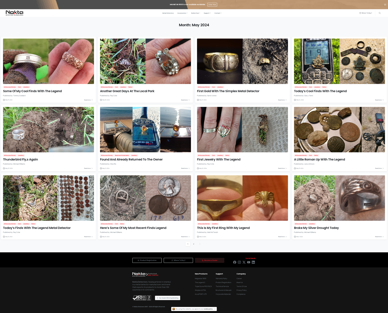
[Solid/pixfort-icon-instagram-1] (239, 262)
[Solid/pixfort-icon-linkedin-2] (253, 262)
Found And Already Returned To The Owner (131, 159)
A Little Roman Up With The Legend (319, 159)
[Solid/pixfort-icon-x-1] (244, 262)
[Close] (385, 4)
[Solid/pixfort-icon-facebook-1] (234, 262)
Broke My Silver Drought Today (316, 228)
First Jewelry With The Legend (218, 159)
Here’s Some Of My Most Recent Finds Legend (133, 228)
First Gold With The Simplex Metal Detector (228, 91)
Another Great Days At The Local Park (127, 91)
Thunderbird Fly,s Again (20, 159)
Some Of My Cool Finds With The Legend (32, 91)
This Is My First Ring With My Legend (223, 228)
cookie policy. (208, 309)
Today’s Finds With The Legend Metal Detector (37, 228)
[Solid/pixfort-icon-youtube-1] (248, 262)
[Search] (379, 13)
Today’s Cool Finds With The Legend (320, 91)
